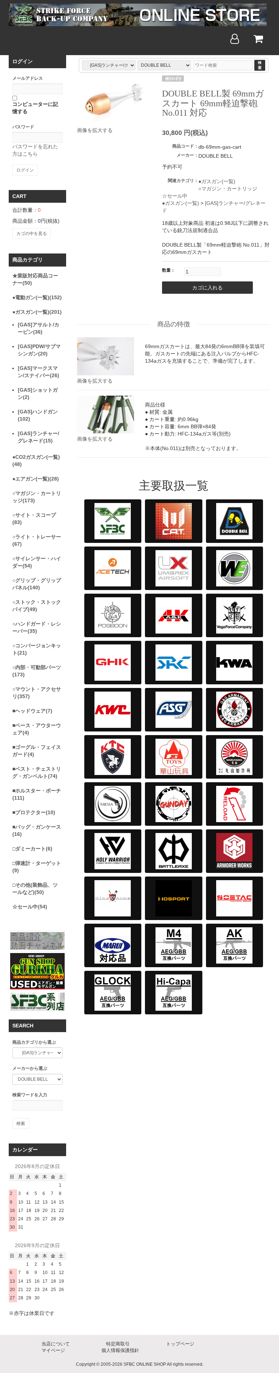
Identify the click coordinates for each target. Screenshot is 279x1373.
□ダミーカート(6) (32, 849)
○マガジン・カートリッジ (227, 188)
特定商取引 (118, 1344)
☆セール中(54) (29, 907)
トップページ (180, 1344)
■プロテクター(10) (33, 812)
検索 (260, 65)
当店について (55, 1344)
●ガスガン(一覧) (216, 181)
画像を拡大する (95, 130)
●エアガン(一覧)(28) (35, 479)
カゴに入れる (207, 287)
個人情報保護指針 (120, 1350)
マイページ (53, 1350)
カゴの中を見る (31, 233)
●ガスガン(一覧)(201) (37, 312)
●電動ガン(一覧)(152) (37, 297)
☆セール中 (174, 196)
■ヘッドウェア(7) (32, 711)
